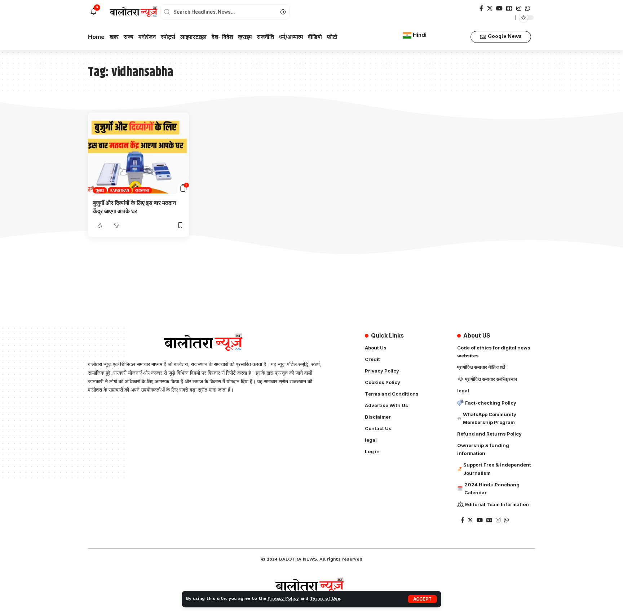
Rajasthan (119, 190)
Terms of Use (325, 599)
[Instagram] (518, 8)
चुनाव (100, 190)
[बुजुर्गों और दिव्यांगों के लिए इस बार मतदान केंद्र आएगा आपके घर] (138, 153)
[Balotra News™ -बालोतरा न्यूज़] (311, 586)
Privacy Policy (283, 599)
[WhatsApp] (527, 8)
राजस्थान (142, 190)
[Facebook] (481, 8)
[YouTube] (499, 8)
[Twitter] (489, 8)
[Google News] (509, 8)
